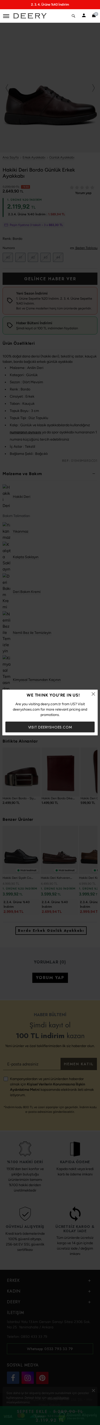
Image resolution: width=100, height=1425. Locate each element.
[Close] (93, 694)
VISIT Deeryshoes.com (50, 727)
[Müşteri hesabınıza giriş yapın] (84, 15)
